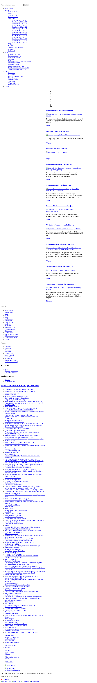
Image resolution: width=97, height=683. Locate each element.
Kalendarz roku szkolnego (9, 323)
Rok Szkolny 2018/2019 (19, 32)
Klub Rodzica (12, 78)
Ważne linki (11, 83)
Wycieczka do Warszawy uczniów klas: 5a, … (60, 225)
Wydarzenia (11, 18)
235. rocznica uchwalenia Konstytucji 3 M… (60, 266)
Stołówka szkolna (13, 85)
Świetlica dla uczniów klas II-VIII (18, 68)
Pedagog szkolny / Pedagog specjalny (19, 61)
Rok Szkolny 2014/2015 (19, 39)
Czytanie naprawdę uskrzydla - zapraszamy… (61, 284)
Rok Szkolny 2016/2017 (19, 35)
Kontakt (10, 49)
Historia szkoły (12, 12)
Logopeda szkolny (13, 64)
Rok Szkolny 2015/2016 (19, 37)
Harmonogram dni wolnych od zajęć (10, 328)
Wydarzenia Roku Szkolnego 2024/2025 (20, 385)
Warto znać (11, 81)
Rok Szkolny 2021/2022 (19, 27)
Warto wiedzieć (13, 79)
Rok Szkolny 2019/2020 (19, 30)
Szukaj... (3, 5)
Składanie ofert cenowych (16, 47)
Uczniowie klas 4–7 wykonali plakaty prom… (60, 110)
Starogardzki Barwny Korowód (56, 148)
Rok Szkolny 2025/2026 (19, 20)
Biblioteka (11, 59)
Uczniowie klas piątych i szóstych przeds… (60, 244)
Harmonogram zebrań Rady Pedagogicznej (11, 371)
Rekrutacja (11, 73)
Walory (10, 44)
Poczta (7, 369)
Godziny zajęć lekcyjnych (16, 76)
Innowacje (8, 326)
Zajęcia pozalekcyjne (14, 56)
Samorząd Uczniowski (15, 54)
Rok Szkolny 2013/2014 (19, 40)
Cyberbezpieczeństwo (11, 334)
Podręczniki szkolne (14, 57)
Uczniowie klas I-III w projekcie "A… (58, 185)
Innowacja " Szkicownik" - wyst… (57, 131)
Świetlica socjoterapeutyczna (17, 69)
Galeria (10, 45)
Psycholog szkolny (14, 62)
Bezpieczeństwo (13, 17)
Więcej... (49, 125)
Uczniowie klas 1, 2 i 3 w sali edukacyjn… (59, 206)
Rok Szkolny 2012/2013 (19, 42)
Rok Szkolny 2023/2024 (19, 23)
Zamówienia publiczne (11, 337)
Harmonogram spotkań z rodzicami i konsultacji (12, 361)
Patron (10, 13)
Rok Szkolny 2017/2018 (19, 34)
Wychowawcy (12, 15)
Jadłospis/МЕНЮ (10, 381)
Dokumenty (11, 51)
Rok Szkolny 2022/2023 (19, 25)
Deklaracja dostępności (11, 336)
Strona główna (9, 310)
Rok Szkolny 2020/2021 (19, 29)
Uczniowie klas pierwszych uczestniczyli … (60, 164)
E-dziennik (11, 74)
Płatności (7, 380)
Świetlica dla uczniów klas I (16, 66)
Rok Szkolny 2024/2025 (19, 22)
